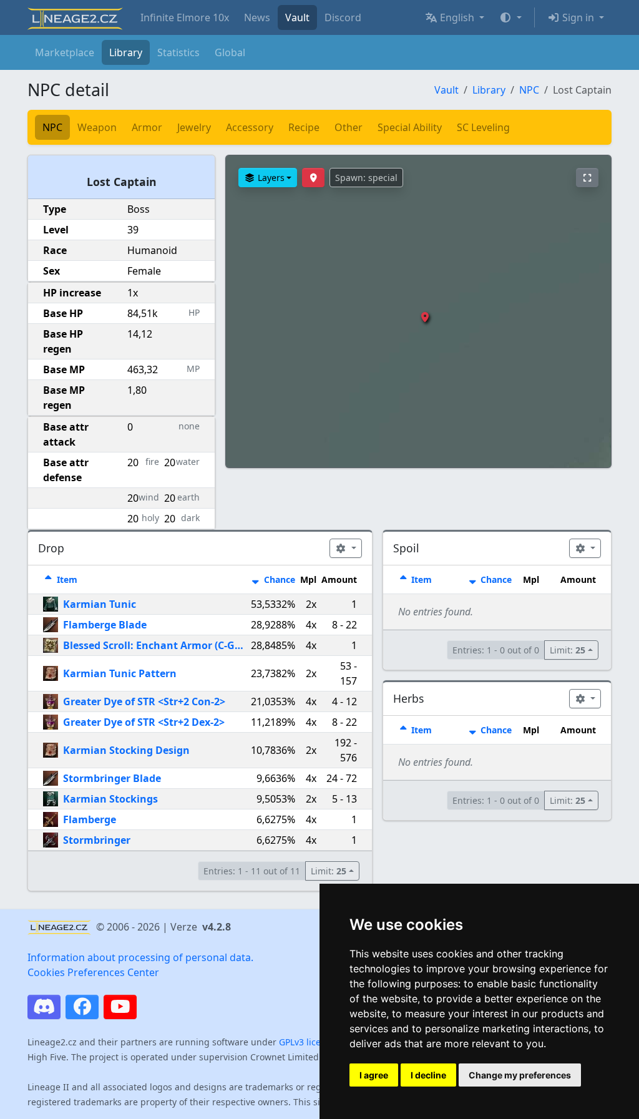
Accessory (249, 127)
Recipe (304, 127)
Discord (342, 17)
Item (65, 579)
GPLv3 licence (307, 1042)
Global (230, 52)
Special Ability (410, 127)
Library (125, 52)
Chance (278, 579)
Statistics (178, 52)
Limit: (328, 871)
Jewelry (194, 127)
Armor (147, 127)
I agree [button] (373, 1075)
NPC (529, 90)
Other (348, 127)
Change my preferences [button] (520, 1075)
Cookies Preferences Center (93, 972)
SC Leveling (483, 127)
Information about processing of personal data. (140, 957)
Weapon (97, 127)
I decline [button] (428, 1075)
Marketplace (64, 52)
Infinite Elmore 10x (184, 17)
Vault (297, 17)
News (257, 17)
